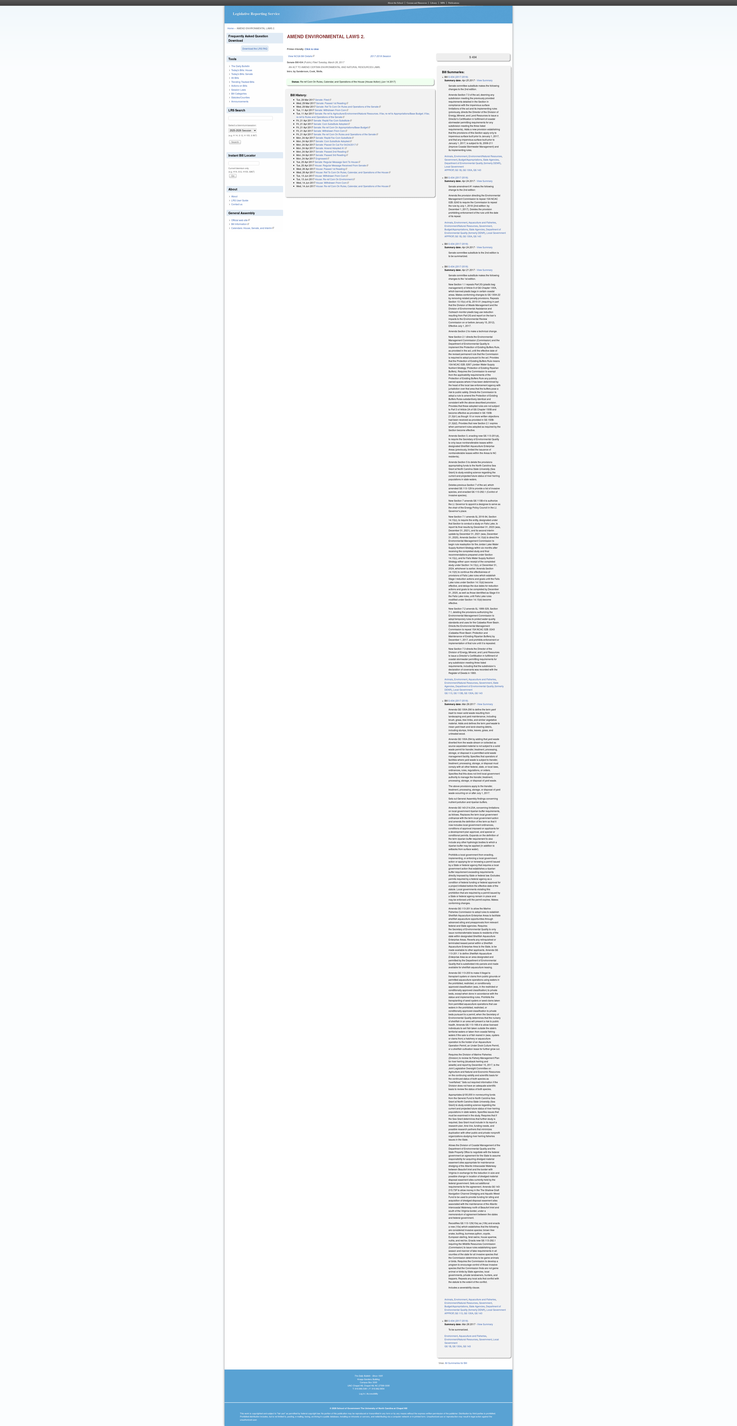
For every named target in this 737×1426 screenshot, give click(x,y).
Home (230, 28)
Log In (362, 1393)
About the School (395, 3)
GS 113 (448, 693)
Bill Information (240, 224)
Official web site (240, 220)
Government (451, 159)
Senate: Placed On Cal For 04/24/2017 (337, 144)
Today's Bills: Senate (242, 73)
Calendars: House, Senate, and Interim (252, 228)
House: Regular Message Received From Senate (341, 165)
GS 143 (477, 170)
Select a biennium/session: (242, 125)
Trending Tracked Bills (242, 81)
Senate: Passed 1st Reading (332, 103)
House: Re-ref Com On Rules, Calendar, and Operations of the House (353, 186)
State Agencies (491, 159)
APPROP (449, 170)
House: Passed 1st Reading (331, 168)
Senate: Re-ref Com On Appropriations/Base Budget (342, 127)
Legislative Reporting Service (256, 13)
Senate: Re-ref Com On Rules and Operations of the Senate (346, 134)
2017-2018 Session (380, 56)
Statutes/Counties (240, 97)
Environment (460, 156)
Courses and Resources (417, 3)
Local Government (454, 166)
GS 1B (458, 170)
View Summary (484, 80)
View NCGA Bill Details (301, 56)
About (234, 196)
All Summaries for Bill (456, 1363)
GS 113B (458, 693)
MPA (442, 3)
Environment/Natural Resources (485, 156)
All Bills (235, 77)
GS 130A (467, 170)
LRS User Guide (239, 200)
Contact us (236, 204)
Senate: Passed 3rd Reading (332, 155)
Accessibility (372, 1393)
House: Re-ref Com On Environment (335, 179)
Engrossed (322, 158)
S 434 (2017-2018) (458, 76)
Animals (449, 156)
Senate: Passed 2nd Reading (332, 151)
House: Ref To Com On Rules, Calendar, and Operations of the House (353, 172)
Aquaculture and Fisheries (482, 222)
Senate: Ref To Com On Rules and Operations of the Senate (348, 106)
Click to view (312, 49)
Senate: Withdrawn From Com (331, 110)
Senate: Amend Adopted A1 (331, 148)
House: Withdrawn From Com (331, 175)
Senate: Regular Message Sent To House (337, 161)
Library (433, 3)
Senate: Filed (323, 99)
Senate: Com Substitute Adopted (332, 123)
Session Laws (238, 89)
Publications (453, 3)
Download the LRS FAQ (254, 48)
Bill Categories (239, 93)
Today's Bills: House (241, 70)
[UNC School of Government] (317, 3)
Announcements (239, 101)
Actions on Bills (239, 85)
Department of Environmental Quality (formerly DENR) (473, 163)
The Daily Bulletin (240, 66)
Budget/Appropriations (470, 159)
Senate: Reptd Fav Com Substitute (333, 120)
